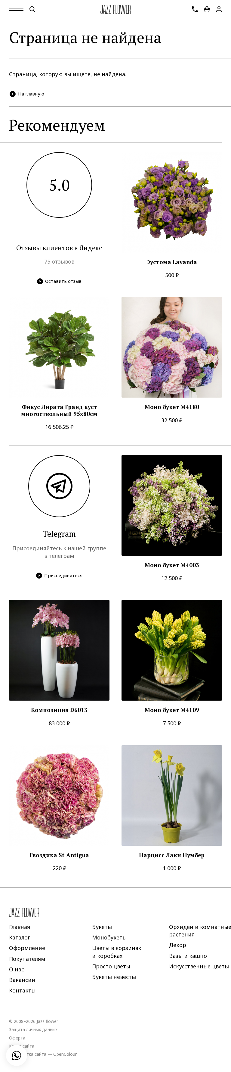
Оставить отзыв (63, 281)
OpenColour (65, 1054)
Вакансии (22, 979)
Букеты (102, 926)
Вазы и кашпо (188, 955)
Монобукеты (109, 937)
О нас (16, 969)
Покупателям (27, 958)
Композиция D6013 (59, 710)
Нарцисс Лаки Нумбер (172, 855)
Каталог (19, 937)
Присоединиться (63, 575)
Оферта (17, 1037)
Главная (19, 926)
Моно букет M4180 (172, 407)
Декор (177, 945)
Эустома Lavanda (171, 262)
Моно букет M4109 (172, 710)
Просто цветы (111, 966)
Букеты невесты (114, 976)
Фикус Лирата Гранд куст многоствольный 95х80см (59, 410)
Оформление (27, 948)
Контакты (22, 990)
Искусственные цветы (199, 966)
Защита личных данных (33, 1029)
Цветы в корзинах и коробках (116, 951)
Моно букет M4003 (172, 565)
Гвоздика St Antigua (59, 855)
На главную (31, 94)
